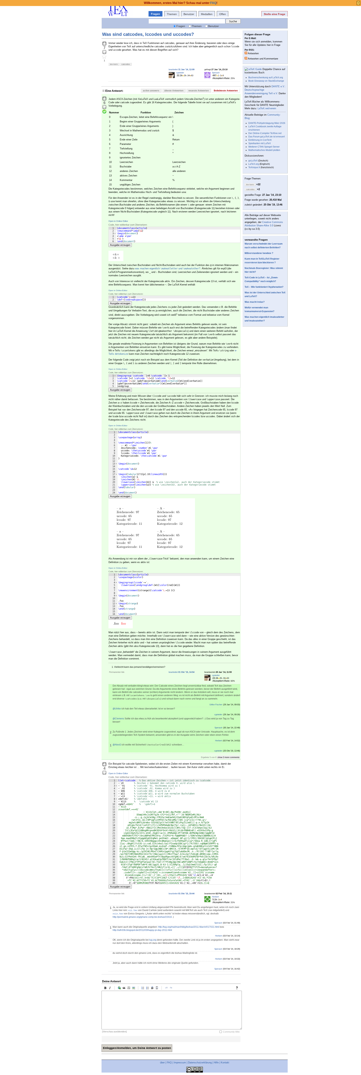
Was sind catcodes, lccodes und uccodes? (148, 34)
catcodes (125, 64)
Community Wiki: (231, 1031)
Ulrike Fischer (215, 704)
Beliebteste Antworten (226, 90)
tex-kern (114, 64)
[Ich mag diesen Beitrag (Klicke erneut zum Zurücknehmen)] (104, 43)
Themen (172, 14)
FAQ (169, 1062)
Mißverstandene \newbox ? (259, 253)
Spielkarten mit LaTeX (259, 143)
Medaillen (206, 14)
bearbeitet (181, 69)
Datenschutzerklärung (200, 1062)
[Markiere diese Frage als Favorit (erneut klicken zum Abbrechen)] (104, 56)
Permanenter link (116, 672)
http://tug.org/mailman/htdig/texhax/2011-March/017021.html (188, 927)
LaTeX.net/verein (267, 108)
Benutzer (189, 14)
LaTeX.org (253, 164)
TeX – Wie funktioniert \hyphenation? (264, 287)
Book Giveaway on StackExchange (266, 81)
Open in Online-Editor (118, 221)
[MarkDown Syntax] (238, 988)
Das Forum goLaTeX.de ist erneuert (266, 136)
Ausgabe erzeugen (120, 245)
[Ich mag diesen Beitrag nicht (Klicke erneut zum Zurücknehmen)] (104, 52)
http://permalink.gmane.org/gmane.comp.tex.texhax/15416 (142, 917)
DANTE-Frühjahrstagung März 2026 (266, 123)
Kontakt (225, 1062)
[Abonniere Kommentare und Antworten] (246, 58)
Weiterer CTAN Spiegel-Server (264, 146)
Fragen (155, 13)
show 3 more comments (229, 757)
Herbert (218, 740)
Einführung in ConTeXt (260, 140)
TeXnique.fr (254, 167)
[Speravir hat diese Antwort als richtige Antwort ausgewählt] (104, 111)
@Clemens (118, 718)
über (162, 1062)
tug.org (152, 940)
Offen (222, 14)
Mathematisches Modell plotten (264, 150)
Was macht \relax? (255, 302)
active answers (151, 90)
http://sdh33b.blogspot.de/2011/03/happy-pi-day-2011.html (142, 930)
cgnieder (180, 73)
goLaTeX (253, 160)
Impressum (180, 1062)
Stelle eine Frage (274, 14)
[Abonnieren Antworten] (246, 53)
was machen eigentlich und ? (167, 268)
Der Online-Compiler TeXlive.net (264, 133)
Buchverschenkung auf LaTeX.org (265, 77)
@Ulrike (117, 708)
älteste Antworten (173, 90)
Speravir (216, 73)
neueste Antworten (198, 90)
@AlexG (117, 744)
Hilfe (216, 1062)
